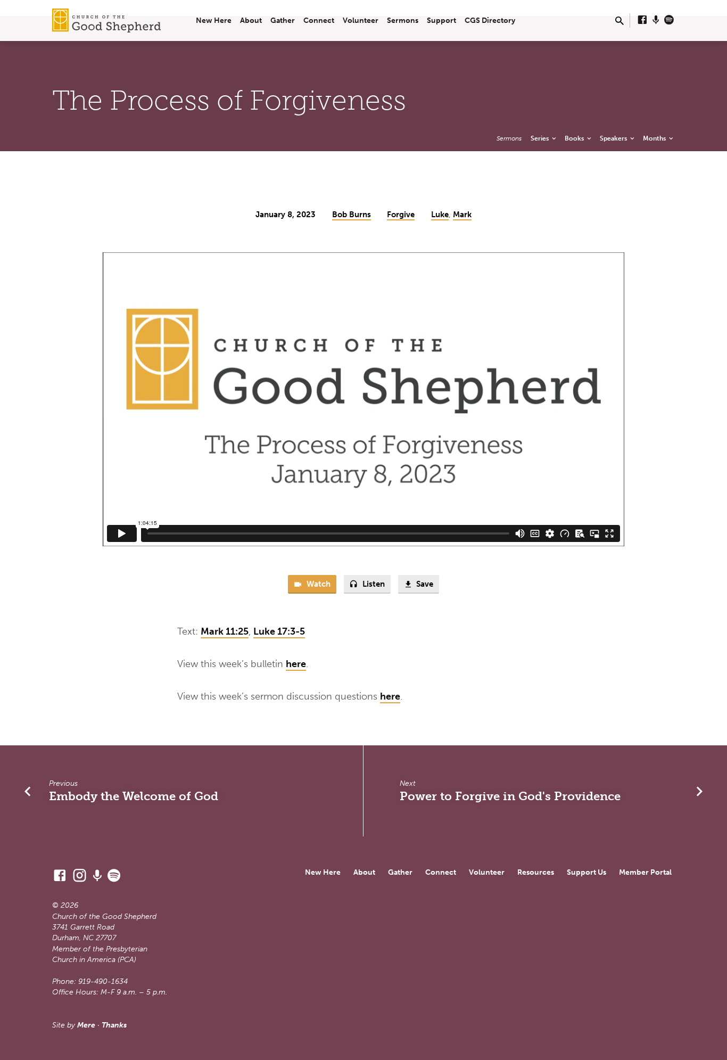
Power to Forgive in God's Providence (510, 796)
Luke (440, 214)
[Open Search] (619, 21)
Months (655, 138)
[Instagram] (79, 876)
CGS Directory (490, 20)
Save (423, 584)
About (251, 20)
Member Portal (645, 872)
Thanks (114, 1025)
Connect (318, 20)
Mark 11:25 (225, 631)
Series (540, 138)
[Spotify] (669, 20)
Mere (86, 1025)
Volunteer (360, 20)
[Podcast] (656, 20)
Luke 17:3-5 (279, 631)
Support (441, 20)
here (296, 664)
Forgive (401, 214)
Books (575, 138)
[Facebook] (642, 20)
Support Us (586, 872)
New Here (214, 20)
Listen (372, 584)
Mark (462, 214)
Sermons (402, 20)
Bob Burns (351, 214)
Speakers (614, 138)
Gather (282, 20)
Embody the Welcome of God (133, 796)
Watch (317, 584)
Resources (535, 872)
